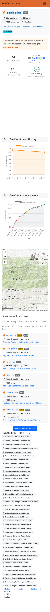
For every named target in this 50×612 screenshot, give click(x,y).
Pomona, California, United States (17, 471)
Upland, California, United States (17, 475)
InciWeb (9, 31)
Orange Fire (11, 348)
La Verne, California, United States (17, 441)
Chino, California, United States (16, 517)
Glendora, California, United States (17, 444)
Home (7, 588)
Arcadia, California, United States (17, 570)
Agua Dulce (8, 368)
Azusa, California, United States (16, 463)
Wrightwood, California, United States (18, 483)
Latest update (11, 47)
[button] (13, 58)
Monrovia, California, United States (17, 536)
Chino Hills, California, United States (18, 528)
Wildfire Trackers (11, 3)
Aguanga (7, 385)
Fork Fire (14, 13)
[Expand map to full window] (5, 262)
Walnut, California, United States (17, 513)
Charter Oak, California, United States (19, 456)
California (26, 26)
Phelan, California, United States (16, 563)
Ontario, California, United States (17, 490)
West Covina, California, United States (18, 521)
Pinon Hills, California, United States (18, 524)
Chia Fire (10, 375)
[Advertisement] (25, 108)
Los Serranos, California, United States (19, 547)
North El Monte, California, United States (20, 574)
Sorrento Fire (12, 409)
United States (38, 26)
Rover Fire (11, 362)
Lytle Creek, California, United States (18, 559)
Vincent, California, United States (17, 486)
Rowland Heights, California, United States (20, 578)
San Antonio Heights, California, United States (21, 448)
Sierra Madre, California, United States (19, 582)
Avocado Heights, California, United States (20, 586)
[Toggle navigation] (44, 3)
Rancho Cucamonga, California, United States (21, 502)
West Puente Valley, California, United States (21, 555)
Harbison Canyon (11, 403)
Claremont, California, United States (18, 452)
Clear (44, 321)
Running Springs (10, 342)
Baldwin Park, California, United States (19, 532)
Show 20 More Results (25, 428)
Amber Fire (11, 335)
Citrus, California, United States (16, 460)
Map (21, 588)
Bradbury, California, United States (17, 505)
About (34, 588)
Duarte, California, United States (17, 509)
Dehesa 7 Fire (12, 392)
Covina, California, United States (16, 479)
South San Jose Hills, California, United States (21, 544)
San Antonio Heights (11, 26)
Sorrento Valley (10, 420)
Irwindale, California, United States (17, 498)
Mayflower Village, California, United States (20, 551)
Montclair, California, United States (17, 467)
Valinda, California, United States (17, 540)
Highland (7, 355)
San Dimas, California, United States (18, 437)
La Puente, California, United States (18, 567)
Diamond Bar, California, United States (19, 494)
